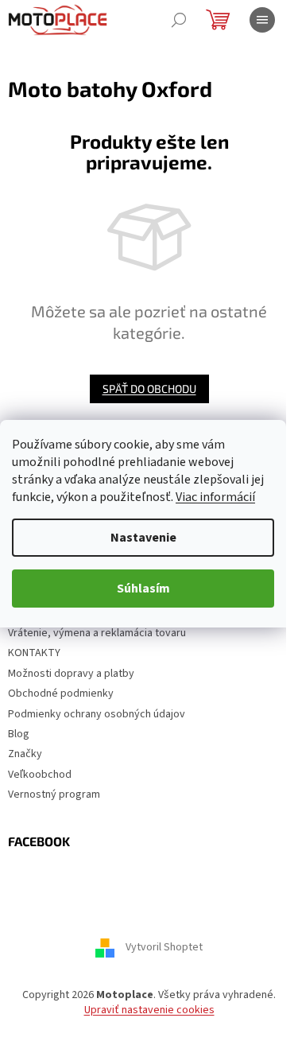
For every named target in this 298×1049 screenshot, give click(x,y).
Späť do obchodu (149, 388)
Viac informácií (215, 497)
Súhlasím (143, 588)
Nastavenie (143, 537)
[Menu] (262, 20)
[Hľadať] (179, 20)
